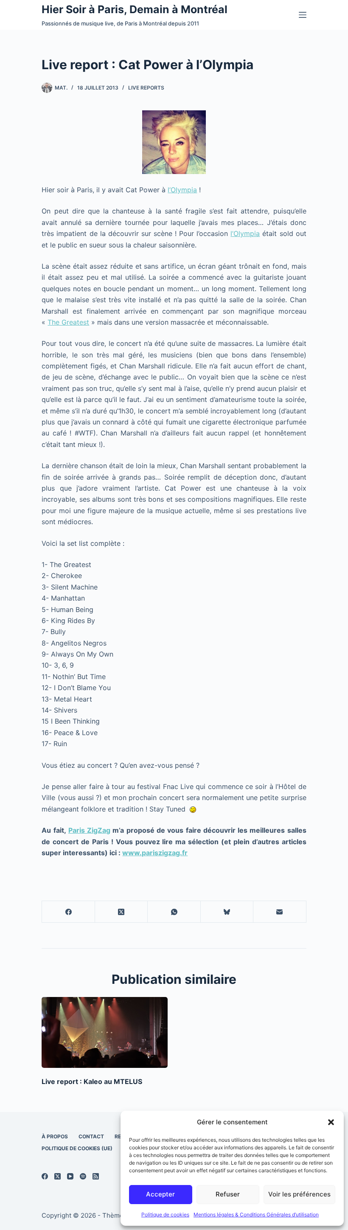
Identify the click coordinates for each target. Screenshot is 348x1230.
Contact (91, 1136)
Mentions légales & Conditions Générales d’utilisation (256, 1214)
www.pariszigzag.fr (155, 852)
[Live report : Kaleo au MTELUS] (105, 1032)
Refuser (228, 1194)
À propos (55, 1136)
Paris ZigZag (89, 830)
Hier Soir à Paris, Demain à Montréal (134, 9)
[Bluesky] (227, 912)
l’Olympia (182, 189)
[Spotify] (83, 1176)
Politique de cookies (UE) (77, 1148)
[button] (331, 1122)
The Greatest (68, 322)
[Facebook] (68, 912)
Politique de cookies (165, 1214)
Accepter (160, 1194)
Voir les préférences (299, 1194)
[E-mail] (279, 912)
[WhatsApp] (174, 912)
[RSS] (96, 1176)
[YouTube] (70, 1176)
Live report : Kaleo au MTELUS (92, 1081)
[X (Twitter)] (121, 912)
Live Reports (146, 87)
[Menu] (302, 15)
